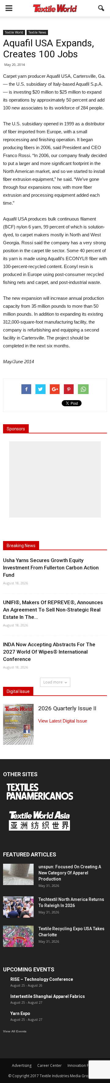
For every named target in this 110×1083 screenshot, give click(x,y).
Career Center (49, 1065)
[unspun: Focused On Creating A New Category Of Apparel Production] (18, 874)
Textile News (37, 32)
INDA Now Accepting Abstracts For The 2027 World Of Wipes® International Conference (49, 651)
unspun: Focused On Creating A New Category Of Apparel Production (69, 872)
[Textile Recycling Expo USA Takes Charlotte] (18, 936)
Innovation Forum (83, 1065)
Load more (53, 682)
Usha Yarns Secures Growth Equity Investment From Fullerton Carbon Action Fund (51, 567)
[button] (101, 8)
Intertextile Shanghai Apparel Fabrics (47, 996)
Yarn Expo (20, 1013)
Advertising (21, 1065)
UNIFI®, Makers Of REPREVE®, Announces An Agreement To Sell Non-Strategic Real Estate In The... (53, 609)
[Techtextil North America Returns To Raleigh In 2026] (18, 907)
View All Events (15, 1031)
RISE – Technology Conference (41, 979)
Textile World (14, 32)
